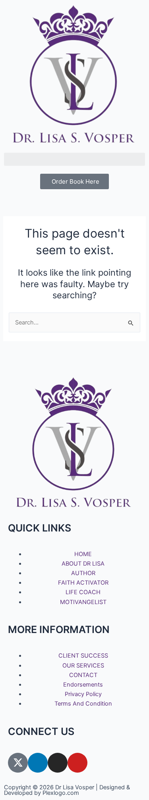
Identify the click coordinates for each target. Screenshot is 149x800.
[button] (74, 159)
